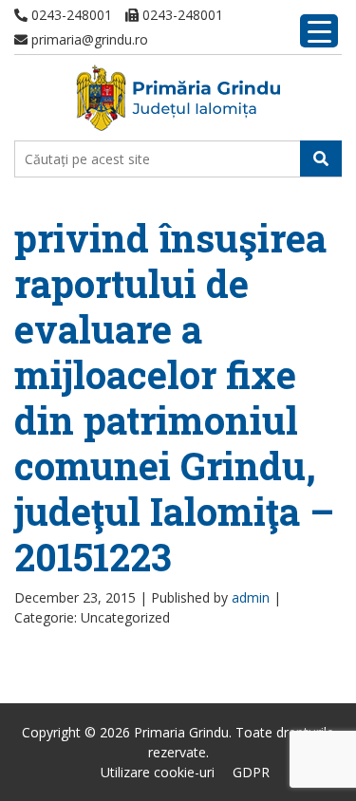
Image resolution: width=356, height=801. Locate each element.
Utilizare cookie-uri (158, 772)
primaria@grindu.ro (88, 39)
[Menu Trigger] (319, 30)
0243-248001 (70, 15)
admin (251, 597)
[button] (321, 158)
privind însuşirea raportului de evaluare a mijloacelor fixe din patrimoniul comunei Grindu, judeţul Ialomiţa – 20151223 (174, 397)
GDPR (251, 772)
